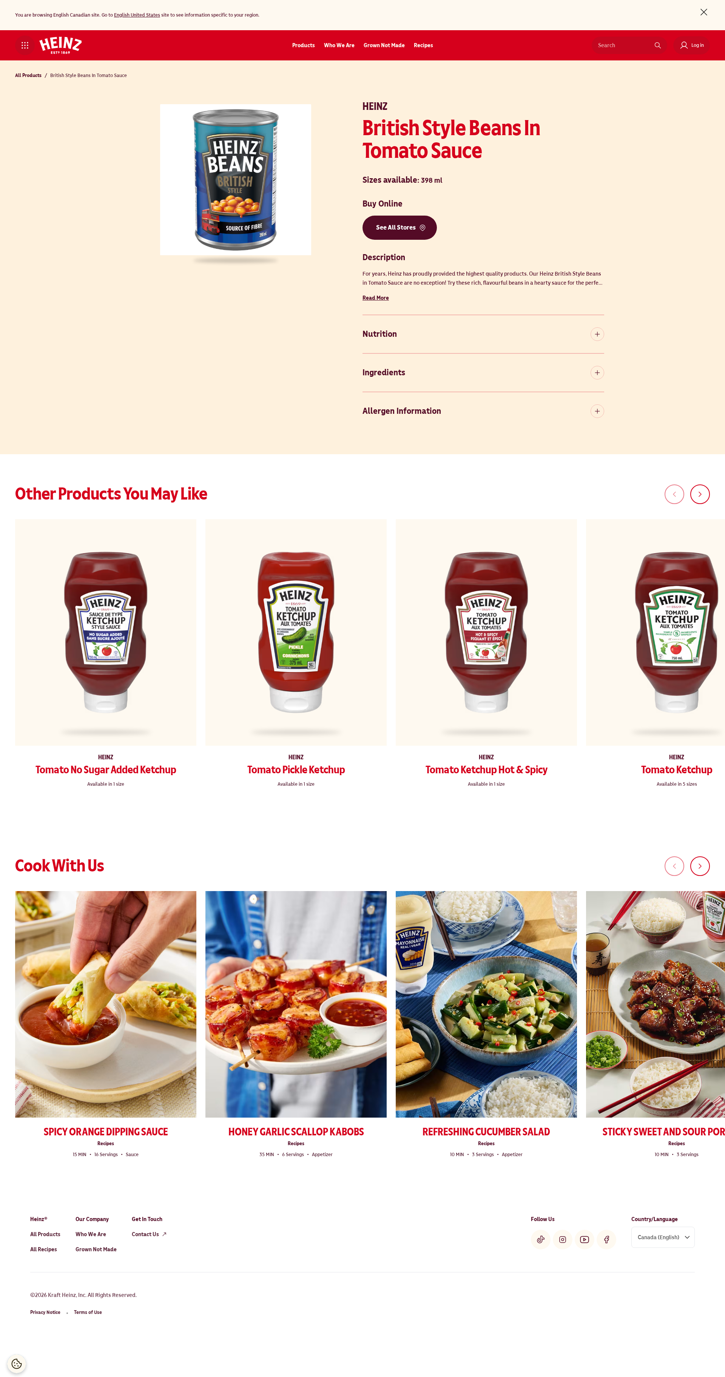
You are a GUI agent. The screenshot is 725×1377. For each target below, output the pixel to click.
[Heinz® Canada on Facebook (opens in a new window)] (606, 1239)
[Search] (657, 45)
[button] (25, 45)
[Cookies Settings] (16, 1363)
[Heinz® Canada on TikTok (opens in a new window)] (541, 1239)
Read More (375, 298)
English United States (137, 15)
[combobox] (623, 45)
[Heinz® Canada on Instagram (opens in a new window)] (562, 1239)
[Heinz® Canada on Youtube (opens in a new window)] (584, 1239)
